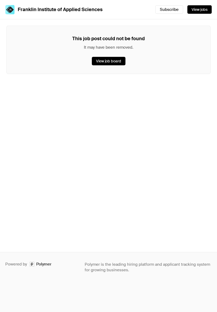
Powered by (28, 264)
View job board (108, 61)
